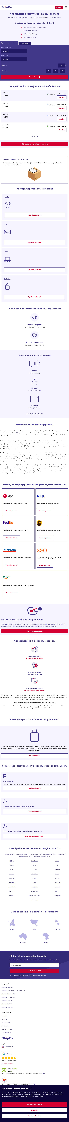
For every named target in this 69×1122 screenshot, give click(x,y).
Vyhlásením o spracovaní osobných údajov (36, 975)
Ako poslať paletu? (7, 1004)
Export (11, 43)
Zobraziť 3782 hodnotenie (34, 413)
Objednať (59, 7)
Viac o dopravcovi (11, 511)
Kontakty (4, 1016)
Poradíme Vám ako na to (34, 658)
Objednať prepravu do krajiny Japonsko (34, 144)
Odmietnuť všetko (34, 1116)
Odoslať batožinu (34, 756)
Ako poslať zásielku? (7, 987)
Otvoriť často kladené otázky (34, 836)
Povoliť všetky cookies (34, 1104)
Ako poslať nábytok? (7, 1007)
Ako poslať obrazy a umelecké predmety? (13, 990)
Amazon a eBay (6, 1022)
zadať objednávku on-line (22, 433)
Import (26, 43)
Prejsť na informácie (34, 788)
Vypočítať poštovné (34, 215)
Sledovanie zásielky (7, 1029)
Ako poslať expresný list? (8, 997)
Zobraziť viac (34, 136)
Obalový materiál (6, 1026)
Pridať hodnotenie (7, 1064)
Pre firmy (4, 1019)
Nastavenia (34, 1110)
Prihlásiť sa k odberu (34, 971)
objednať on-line (55, 465)
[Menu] (66, 7)
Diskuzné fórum (6, 1032)
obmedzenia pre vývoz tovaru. (34, 690)
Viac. (43, 1073)
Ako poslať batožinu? (7, 1000)
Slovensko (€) (9, 1047)
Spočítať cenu (33, 77)
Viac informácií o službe (34, 631)
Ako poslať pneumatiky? (8, 994)
